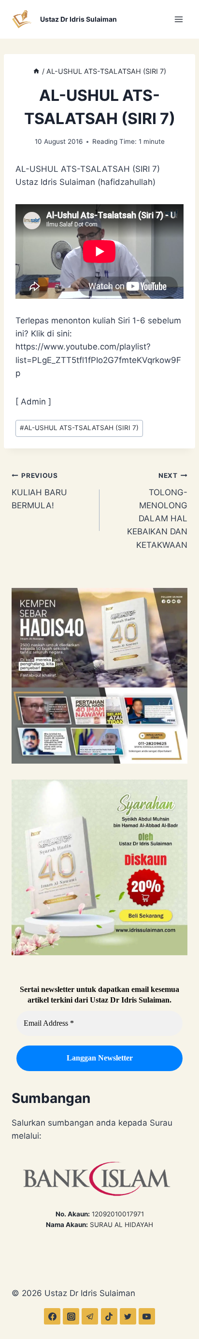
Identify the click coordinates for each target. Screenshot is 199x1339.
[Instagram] (71, 1316)
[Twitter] (128, 1316)
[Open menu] (178, 19)
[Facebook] (52, 1316)
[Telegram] (90, 1316)
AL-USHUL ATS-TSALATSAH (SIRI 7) (79, 428)
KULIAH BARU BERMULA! (39, 491)
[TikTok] (109, 1316)
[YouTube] (147, 1316)
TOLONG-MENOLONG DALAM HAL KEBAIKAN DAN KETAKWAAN (157, 510)
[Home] (36, 71)
